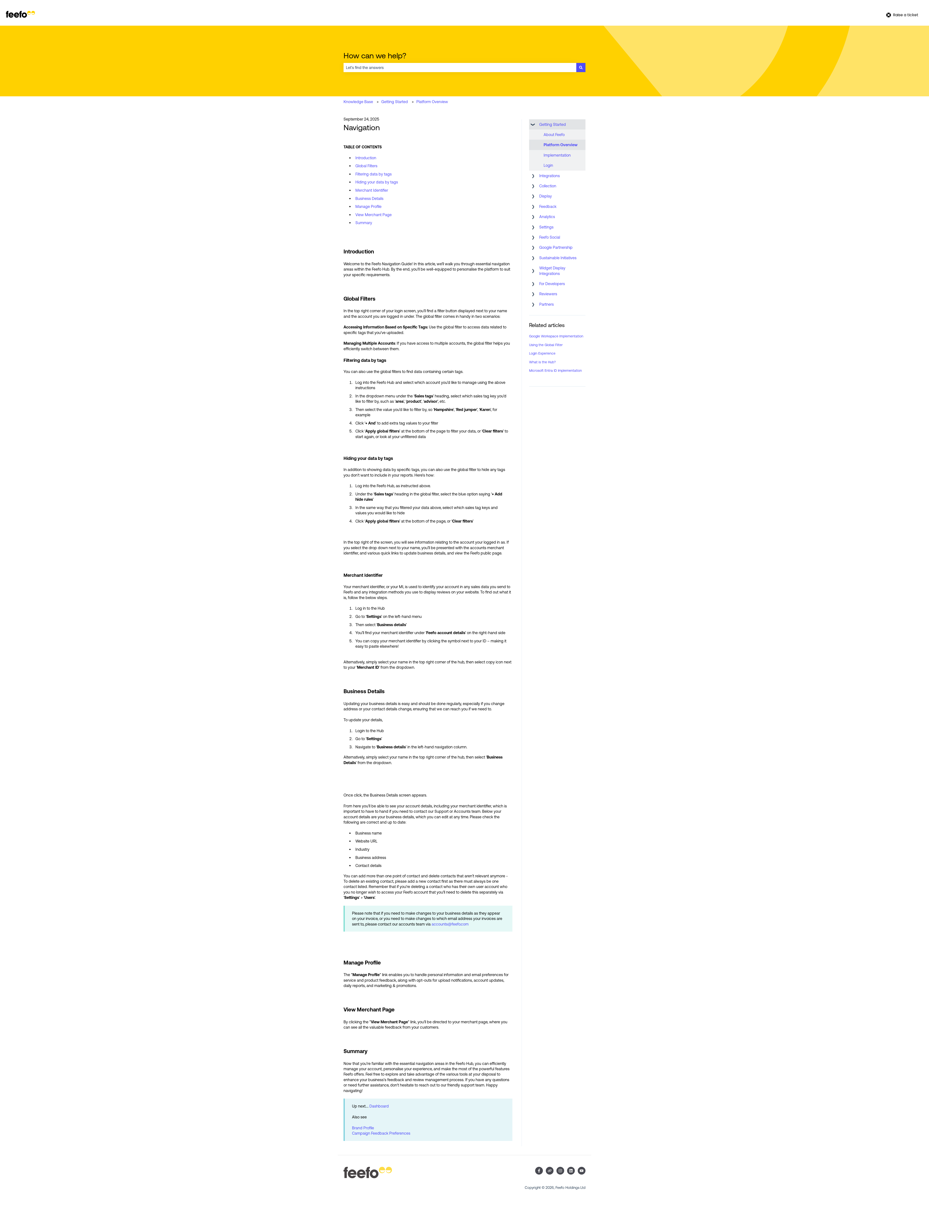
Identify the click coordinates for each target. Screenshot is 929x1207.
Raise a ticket (905, 15)
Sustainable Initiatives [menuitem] (558, 258)
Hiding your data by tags (377, 182)
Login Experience (542, 353)
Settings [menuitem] (546, 227)
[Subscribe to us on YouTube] (581, 1171)
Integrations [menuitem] (549, 176)
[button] (533, 125)
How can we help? (375, 55)
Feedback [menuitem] (547, 206)
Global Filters (366, 166)
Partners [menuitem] (546, 304)
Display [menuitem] (545, 196)
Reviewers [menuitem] (548, 294)
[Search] (580, 67)
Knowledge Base (358, 101)
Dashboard (379, 1106)
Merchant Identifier (371, 190)
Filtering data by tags (374, 174)
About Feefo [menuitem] (554, 134)
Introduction (365, 158)
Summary (363, 222)
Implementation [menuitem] (557, 155)
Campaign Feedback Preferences (381, 1133)
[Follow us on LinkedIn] (571, 1171)
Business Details (369, 198)
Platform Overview (432, 101)
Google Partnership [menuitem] (556, 247)
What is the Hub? (542, 362)
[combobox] (460, 67)
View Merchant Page (373, 215)
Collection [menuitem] (547, 186)
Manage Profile (368, 206)
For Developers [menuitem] (552, 283)
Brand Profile (363, 1128)
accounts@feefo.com (450, 924)
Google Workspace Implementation (556, 336)
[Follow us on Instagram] (560, 1171)
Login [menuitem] (548, 165)
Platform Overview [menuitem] (560, 145)
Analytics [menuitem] (547, 216)
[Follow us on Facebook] (539, 1171)
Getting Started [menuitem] (552, 124)
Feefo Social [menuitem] (549, 237)
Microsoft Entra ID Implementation (555, 370)
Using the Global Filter (546, 345)
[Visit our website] (550, 1171)
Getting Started (394, 101)
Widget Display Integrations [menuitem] (552, 270)
